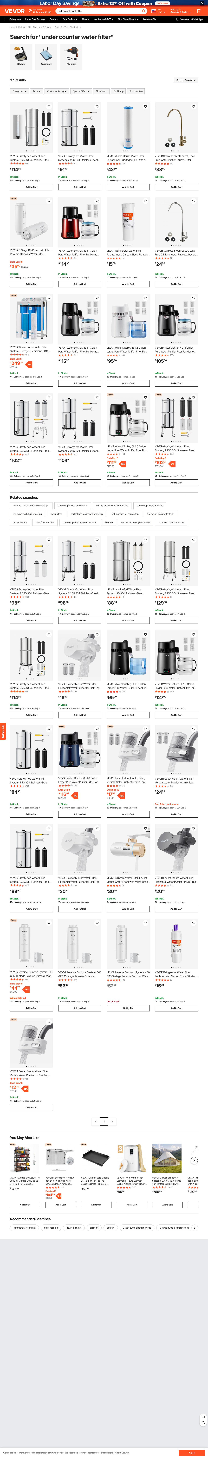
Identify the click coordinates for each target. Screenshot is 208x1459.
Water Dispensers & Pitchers (39, 27)
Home (12, 27)
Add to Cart (32, 187)
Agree (192, 1453)
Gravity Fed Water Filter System (68, 27)
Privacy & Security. (121, 1453)
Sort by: (180, 80)
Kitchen (21, 27)
